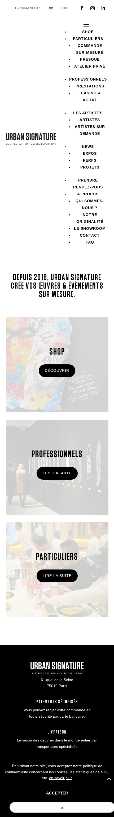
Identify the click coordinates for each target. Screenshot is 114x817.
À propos (88, 194)
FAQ (90, 242)
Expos (90, 153)
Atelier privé (89, 66)
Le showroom (90, 228)
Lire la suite (57, 473)
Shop (88, 32)
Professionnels (88, 79)
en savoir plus (60, 778)
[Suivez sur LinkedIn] (103, 8)
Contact (90, 235)
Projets (89, 167)
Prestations (90, 86)
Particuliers (88, 39)
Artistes (90, 120)
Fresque (90, 59)
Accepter (57, 793)
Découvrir (57, 370)
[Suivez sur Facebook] (82, 8)
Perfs (90, 160)
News (88, 146)
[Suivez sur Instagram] (92, 8)
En (64, 8)
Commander (27, 8)
